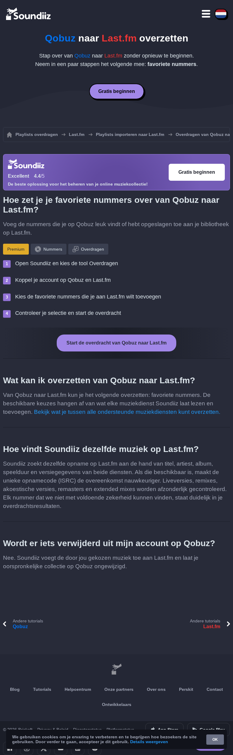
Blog (15, 689)
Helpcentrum (78, 689)
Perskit (186, 689)
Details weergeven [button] (149, 741)
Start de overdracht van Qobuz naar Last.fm (116, 342)
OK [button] (215, 739)
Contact (215, 689)
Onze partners (118, 689)
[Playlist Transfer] (29, 13)
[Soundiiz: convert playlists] (116, 669)
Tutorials (42, 689)
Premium (16, 249)
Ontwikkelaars (116, 704)
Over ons (156, 689)
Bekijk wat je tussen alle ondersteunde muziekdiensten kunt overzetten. (127, 412)
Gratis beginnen (116, 91)
